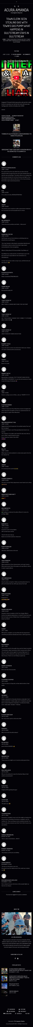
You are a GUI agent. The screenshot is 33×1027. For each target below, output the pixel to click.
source (3, 109)
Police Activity (14, 984)
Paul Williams (6, 770)
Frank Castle (6, 373)
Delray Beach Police (8, 117)
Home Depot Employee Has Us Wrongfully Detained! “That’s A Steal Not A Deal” (19, 977)
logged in (14, 894)
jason (4, 204)
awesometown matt (9, 494)
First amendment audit (8, 118)
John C (4, 359)
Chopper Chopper (7, 679)
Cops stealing (6, 115)
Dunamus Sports (7, 272)
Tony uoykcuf (6, 300)
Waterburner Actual (9, 422)
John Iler (5, 799)
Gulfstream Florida (8, 120)
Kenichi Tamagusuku (9, 167)
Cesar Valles (6, 286)
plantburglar (6, 546)
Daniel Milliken (7, 609)
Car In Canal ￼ (13, 991)
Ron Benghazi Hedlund (9, 880)
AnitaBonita (6, 508)
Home (4, 39)
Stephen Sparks (7, 405)
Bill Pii (4, 449)
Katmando (5, 644)
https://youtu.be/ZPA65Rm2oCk (10, 276)
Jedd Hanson (6, 560)
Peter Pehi (5, 742)
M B (3, 190)
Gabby (4, 628)
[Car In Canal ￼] (4, 993)
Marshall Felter (7, 234)
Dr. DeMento (6, 220)
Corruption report (18, 115)
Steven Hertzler (7, 714)
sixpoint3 (5, 524)
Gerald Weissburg (8, 834)
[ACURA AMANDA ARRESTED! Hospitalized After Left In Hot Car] (4, 970)
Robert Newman (7, 848)
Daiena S (4, 728)
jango (4, 464)
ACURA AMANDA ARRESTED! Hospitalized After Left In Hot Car (20, 969)
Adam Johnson (7, 665)
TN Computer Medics (19, 1021)
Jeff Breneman (6, 578)
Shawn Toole (6, 344)
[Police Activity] (4, 985)
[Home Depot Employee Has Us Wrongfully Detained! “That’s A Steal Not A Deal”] (4, 978)
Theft (17, 120)
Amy (3, 391)
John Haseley (6, 862)
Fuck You (5, 786)
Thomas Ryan (6, 813)
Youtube (16, 51)
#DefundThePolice (17, 194)
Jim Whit (4, 695)
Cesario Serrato (7, 478)
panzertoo (5, 756)
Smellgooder (6, 593)
